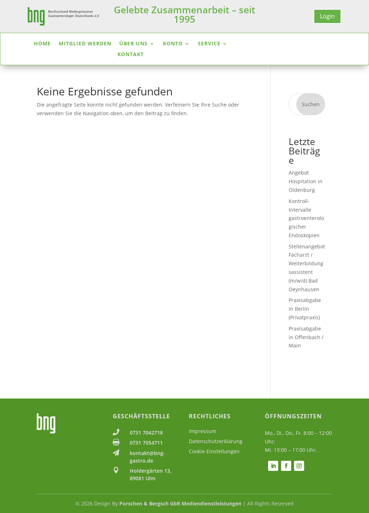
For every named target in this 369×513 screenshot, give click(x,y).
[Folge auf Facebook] (286, 466)
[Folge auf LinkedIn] (273, 466)
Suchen (311, 104)
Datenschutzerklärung (216, 441)
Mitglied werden (85, 44)
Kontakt (130, 55)
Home (42, 44)
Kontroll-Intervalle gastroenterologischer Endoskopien (306, 218)
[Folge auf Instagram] (299, 466)
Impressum (202, 431)
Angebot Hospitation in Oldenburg (306, 181)
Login (327, 16)
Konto (173, 44)
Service (209, 44)
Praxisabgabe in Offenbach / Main (306, 337)
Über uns (133, 44)
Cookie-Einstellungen (214, 451)
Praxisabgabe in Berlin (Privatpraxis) (305, 309)
